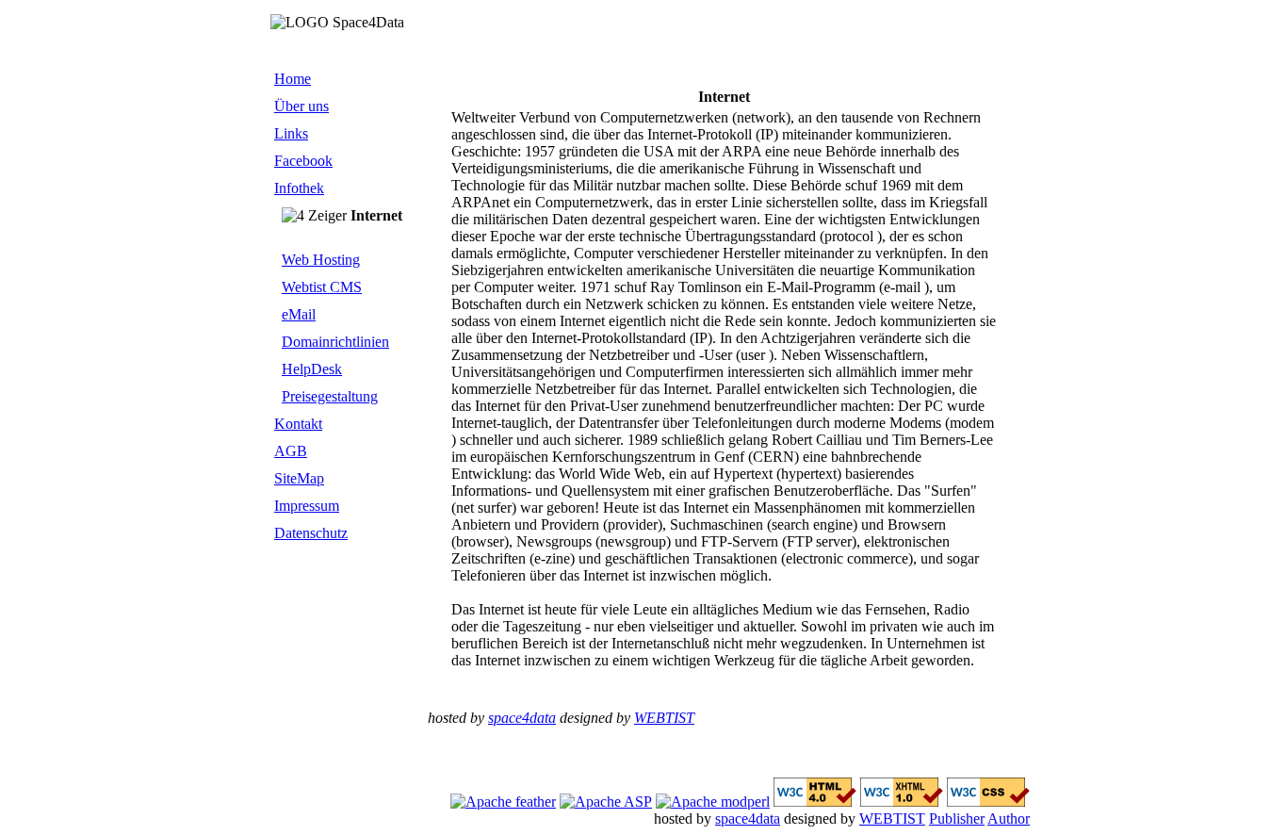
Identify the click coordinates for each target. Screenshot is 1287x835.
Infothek (299, 188)
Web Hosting (321, 260)
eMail (299, 314)
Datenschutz (311, 533)
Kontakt (298, 424)
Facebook (303, 161)
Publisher (957, 818)
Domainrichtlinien (335, 342)
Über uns (301, 106)
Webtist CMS (322, 287)
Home (292, 79)
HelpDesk (312, 369)
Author (1008, 818)
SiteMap (299, 478)
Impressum (306, 506)
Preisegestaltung (330, 396)
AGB (290, 451)
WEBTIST (664, 718)
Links (291, 133)
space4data (522, 718)
